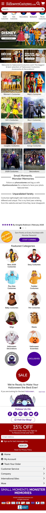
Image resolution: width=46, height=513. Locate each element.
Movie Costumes (42, 18)
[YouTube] (31, 414)
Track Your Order (12, 464)
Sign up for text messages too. (16, 441)
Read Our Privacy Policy (23, 450)
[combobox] (20, 9)
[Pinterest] (20, 414)
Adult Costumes (4, 18)
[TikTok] (36, 414)
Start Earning (29, 240)
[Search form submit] (42, 9)
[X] (15, 414)
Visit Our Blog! (24, 419)
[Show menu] (3, 4)
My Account (10, 459)
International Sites (10, 478)
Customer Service (10, 469)
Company (6, 473)
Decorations (23, 17)
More (3, 483)
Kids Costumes (13, 18)
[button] (43, 3)
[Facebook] (10, 414)
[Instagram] (26, 414)
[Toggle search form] (38, 3)
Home (7, 454)
